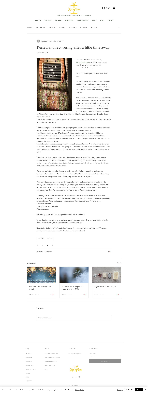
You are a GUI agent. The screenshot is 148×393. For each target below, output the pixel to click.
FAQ (46, 369)
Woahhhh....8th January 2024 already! (40, 287)
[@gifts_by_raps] (73, 377)
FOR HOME (29, 361)
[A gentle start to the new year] (106, 275)
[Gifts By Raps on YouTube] (79, 377)
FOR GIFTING (29, 365)
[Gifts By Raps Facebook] (76, 377)
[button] (114, 8)
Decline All (129, 390)
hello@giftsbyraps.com (75, 353)
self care (41, 238)
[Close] (145, 389)
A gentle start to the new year (105, 286)
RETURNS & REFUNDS (51, 353)
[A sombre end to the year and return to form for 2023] (74, 275)
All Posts (29, 27)
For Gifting (72, 27)
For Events (83, 27)
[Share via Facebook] (38, 245)
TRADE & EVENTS (30, 369)
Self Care (94, 27)
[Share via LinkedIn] (48, 245)
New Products (40, 27)
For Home (52, 27)
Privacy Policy (79, 390)
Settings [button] (120, 390)
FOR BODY (29, 357)
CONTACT (29, 381)
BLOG (27, 377)
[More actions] (110, 41)
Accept (139, 390)
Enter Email (92, 353)
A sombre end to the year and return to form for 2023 (72, 287)
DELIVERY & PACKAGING (52, 357)
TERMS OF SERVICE (51, 361)
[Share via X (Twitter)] (43, 245)
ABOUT (28, 373)
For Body (62, 27)
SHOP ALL (29, 353)
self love (50, 238)
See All (119, 263)
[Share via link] (52, 245)
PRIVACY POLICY (50, 365)
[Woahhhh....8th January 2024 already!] (41, 275)
